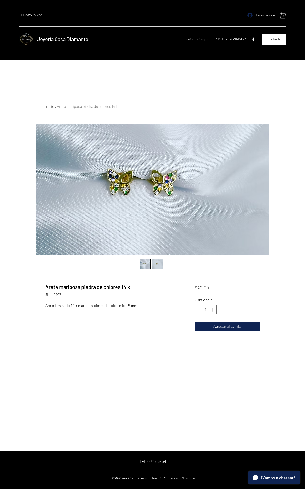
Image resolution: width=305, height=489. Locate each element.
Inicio (49, 106)
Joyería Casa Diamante (63, 39)
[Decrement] (198, 309)
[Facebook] (253, 39)
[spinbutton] (205, 309)
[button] (283, 15)
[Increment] (212, 309)
